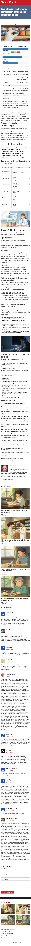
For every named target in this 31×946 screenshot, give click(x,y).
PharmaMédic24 (8, 2)
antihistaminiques (13, 458)
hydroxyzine (12, 460)
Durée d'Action (6, 55)
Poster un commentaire (7, 892)
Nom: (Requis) (4, 868)
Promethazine (5, 458)
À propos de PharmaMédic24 (7, 929)
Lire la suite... (4, 515)
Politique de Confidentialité (7, 933)
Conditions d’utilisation (6, 931)
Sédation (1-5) (6, 50)
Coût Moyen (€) (6, 61)
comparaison (21, 458)
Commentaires (4, 879)
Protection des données (6, 935)
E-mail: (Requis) (4, 874)
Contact (3, 937)
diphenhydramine (5, 460)
